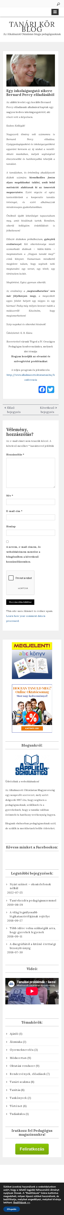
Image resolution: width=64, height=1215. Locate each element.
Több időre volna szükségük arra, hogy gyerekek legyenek (33, 930)
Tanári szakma (20, 1082)
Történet (16, 1106)
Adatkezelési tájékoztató (32, 1175)
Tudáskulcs (17, 1114)
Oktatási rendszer (22, 1065)
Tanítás (15, 1090)
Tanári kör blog (32, 27)
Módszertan (18, 1058)
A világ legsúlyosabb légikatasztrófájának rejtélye (30, 914)
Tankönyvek (18, 1098)
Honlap (11, 526)
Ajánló (14, 1033)
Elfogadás (11, 1209)
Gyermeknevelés (22, 1049)
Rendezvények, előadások (28, 1074)
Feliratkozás (32, 1149)
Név (9, 495)
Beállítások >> (21, 1202)
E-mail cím (14, 511)
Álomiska (16, 1042)
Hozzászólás (15, 454)
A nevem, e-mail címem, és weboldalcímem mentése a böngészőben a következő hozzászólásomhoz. (23, 554)
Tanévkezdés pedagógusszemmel (33, 900)
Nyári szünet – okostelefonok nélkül (30, 886)
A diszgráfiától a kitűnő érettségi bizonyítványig (33, 946)
